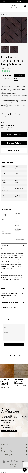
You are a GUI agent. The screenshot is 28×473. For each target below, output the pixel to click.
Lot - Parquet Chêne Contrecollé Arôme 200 (4, 382)
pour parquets (10, 297)
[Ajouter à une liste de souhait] (25, 57)
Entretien (4, 288)
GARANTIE (4, 245)
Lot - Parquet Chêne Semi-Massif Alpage (19, 381)
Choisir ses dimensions (8, 307)
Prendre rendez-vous (14, 135)
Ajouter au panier (14, 150)
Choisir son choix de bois (9, 302)
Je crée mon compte (10, 431)
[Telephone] (25, 470)
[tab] (14, 245)
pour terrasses (19, 297)
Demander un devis (14, 143)
